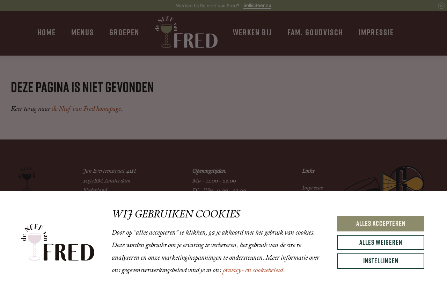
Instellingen (380, 261)
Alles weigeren (380, 242)
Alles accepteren (380, 223)
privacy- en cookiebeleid (252, 270)
